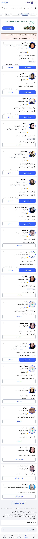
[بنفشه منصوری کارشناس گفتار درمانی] (32, 450)
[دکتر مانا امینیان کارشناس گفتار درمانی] (32, 279)
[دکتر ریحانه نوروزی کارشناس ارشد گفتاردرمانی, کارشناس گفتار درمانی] (32, 45)
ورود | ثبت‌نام (5, 2)
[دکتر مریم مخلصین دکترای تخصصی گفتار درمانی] (32, 254)
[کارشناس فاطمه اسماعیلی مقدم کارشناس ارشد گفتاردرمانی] (32, 210)
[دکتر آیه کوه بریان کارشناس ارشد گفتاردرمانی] (32, 126)
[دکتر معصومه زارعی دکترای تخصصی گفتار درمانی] (32, 346)
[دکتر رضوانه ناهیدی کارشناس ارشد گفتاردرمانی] (32, 76)
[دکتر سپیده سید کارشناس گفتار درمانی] (32, 430)
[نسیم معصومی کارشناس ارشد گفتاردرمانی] (32, 154)
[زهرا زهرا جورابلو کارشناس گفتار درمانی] (32, 101)
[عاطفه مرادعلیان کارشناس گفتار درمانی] (32, 326)
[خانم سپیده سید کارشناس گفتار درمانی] (32, 304)
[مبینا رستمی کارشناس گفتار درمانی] (32, 182)
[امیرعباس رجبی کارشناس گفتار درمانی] (32, 368)
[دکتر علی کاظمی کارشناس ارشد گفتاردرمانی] (32, 233)
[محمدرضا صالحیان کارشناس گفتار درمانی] (32, 468)
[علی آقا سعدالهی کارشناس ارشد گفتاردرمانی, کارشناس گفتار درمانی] (32, 487)
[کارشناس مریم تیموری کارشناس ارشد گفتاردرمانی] (32, 390)
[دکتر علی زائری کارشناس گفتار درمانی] (32, 410)
